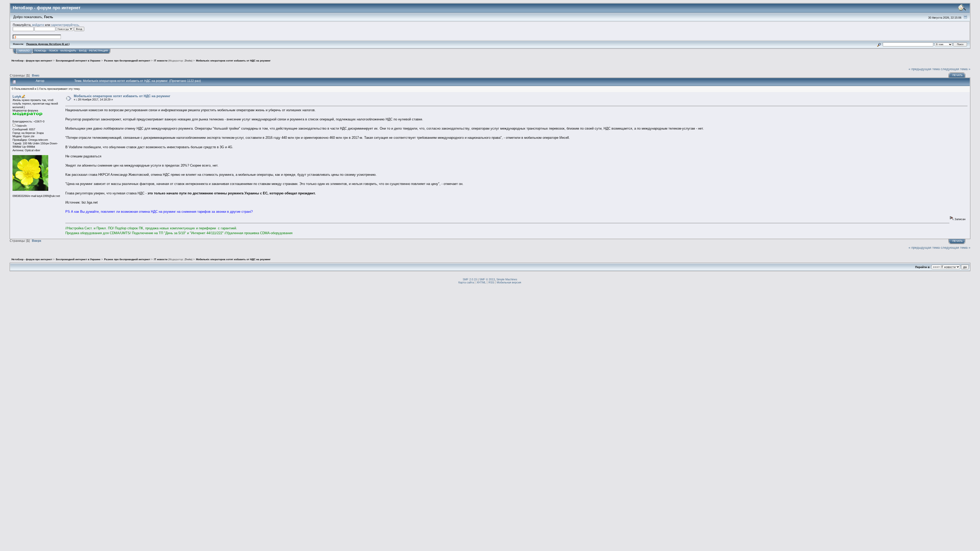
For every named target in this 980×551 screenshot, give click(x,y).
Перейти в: (922, 267)
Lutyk (17, 97)
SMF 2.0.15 (470, 279)
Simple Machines (506, 279)
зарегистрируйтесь (65, 25)
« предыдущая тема (924, 69)
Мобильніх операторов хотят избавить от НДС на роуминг (122, 96)
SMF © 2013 (487, 279)
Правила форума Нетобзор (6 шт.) (47, 44)
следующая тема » (955, 69)
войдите (38, 25)
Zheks (188, 60)
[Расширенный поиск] (879, 44)
